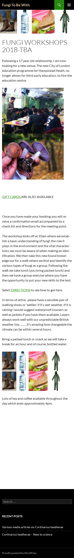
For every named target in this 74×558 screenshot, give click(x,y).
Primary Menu (69, 5)
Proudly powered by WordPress (19, 553)
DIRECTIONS (20, 290)
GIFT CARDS (11, 197)
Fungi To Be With (16, 5)
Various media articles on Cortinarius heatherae (32, 527)
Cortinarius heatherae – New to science (27, 534)
